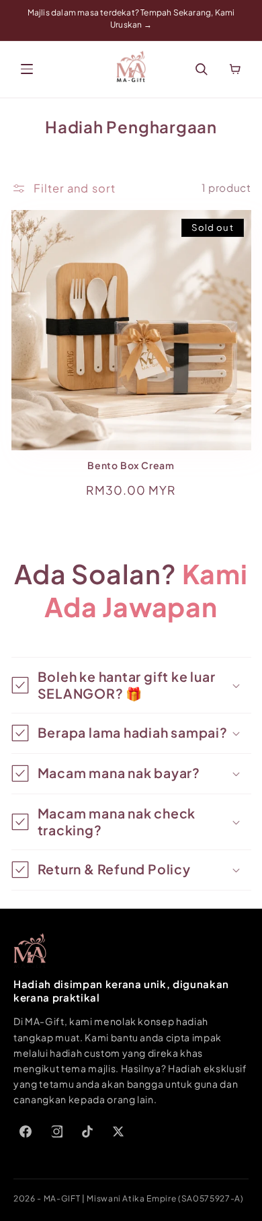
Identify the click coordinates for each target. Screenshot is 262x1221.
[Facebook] (25, 1131)
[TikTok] (87, 1131)
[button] (131, 685)
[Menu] (26, 69)
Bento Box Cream (131, 465)
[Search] (201, 69)
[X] (118, 1131)
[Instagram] (56, 1131)
